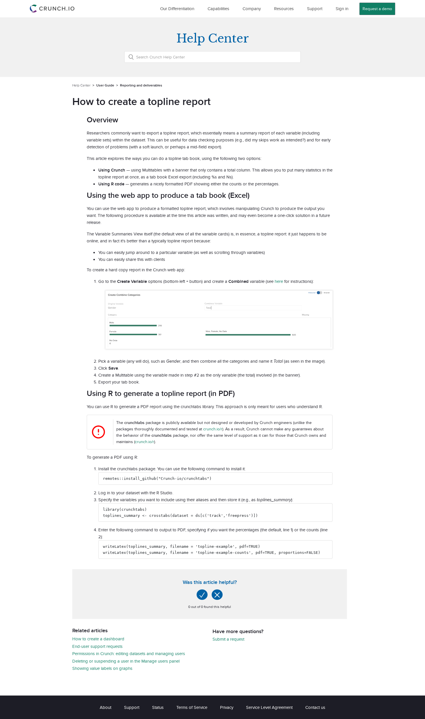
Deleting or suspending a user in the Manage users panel (126, 661)
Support (314, 8)
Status (158, 707)
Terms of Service (191, 707)
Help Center (81, 85)
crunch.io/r (212, 429)
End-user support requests (97, 646)
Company (252, 8)
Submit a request (228, 639)
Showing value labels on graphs (102, 668)
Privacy (226, 707)
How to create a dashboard (98, 639)
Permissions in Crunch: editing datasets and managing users (128, 653)
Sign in (342, 8)
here (279, 281)
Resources (284, 8)
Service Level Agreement (269, 707)
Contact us (315, 707)
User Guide (105, 85)
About (105, 707)
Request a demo (377, 9)
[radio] (202, 594)
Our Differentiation (177, 8)
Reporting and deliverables (141, 85)
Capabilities (218, 8)
